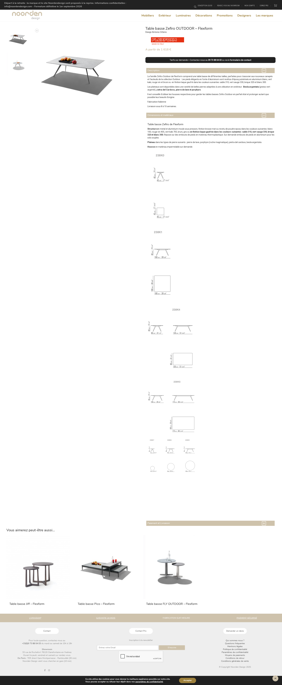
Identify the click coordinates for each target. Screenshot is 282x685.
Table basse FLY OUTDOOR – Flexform (171, 604)
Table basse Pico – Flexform (96, 604)
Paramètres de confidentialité (235, 652)
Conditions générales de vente (235, 661)
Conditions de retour (235, 658)
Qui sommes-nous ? (235, 640)
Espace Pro (264, 6)
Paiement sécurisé (247, 618)
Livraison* (35, 618)
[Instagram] (49, 670)
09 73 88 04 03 (215, 60)
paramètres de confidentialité (149, 681)
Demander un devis (235, 631)
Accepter (187, 680)
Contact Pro (140, 631)
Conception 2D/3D (205, 6)
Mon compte (250, 6)
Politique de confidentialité (235, 649)
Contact (47, 631)
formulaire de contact (240, 60)
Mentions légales (235, 646)
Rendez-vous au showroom (228, 6)
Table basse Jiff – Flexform (26, 604)
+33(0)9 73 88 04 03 (31, 643)
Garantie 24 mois (105, 618)
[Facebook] (45, 670)
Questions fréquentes (235, 643)
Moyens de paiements (235, 655)
